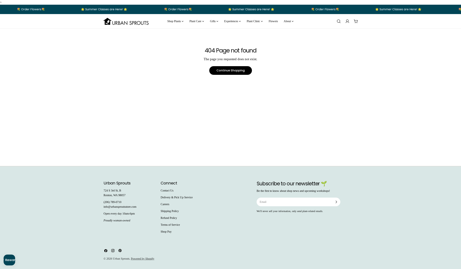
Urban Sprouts (121, 258)
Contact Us (167, 190)
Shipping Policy (170, 211)
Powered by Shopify (142, 258)
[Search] (338, 21)
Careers (165, 204)
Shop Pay (166, 231)
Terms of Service (170, 224)
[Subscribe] (336, 202)
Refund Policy (169, 217)
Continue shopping (230, 70)
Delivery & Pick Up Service (177, 197)
